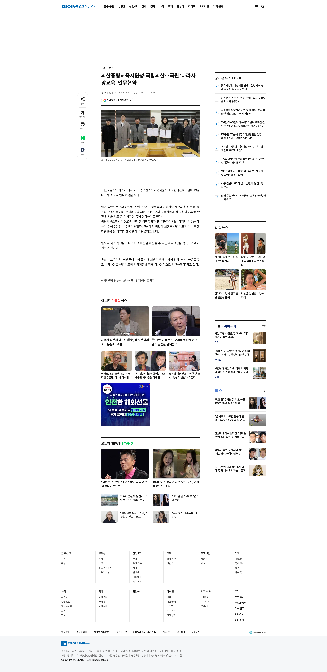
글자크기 (82, 117)
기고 (203, 563)
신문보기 (239, 620)
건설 (101, 563)
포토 (237, 591)
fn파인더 (205, 597)
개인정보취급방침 (102, 632)
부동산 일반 (104, 572)
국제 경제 (103, 597)
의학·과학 (137, 581)
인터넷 (136, 572)
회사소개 (65, 632)
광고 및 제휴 (81, 632)
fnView (239, 596)
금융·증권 (109, 6)
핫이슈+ (204, 606)
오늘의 (227, 326)
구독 (82, 142)
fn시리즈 (205, 601)
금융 (63, 558)
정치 (152, 6)
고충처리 (181, 632)
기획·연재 (218, 6)
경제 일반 (171, 558)
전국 (111, 67)
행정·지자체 (66, 606)
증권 (63, 563)
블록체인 (137, 577)
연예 (169, 597)
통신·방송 (137, 563)
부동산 (121, 6)
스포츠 (170, 606)
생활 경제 (171, 563)
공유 (82, 103)
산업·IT (133, 6)
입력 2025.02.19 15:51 (119, 92)
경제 (144, 6)
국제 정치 (103, 601)
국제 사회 (103, 606)
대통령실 (239, 558)
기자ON (239, 614)
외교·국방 (239, 572)
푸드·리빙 (171, 610)
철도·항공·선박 (105, 567)
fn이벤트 (239, 608)
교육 (63, 610)
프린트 (82, 129)
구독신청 (166, 632)
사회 (161, 6)
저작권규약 (121, 632)
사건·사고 (65, 597)
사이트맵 (195, 632)
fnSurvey (240, 602)
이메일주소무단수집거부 (144, 632)
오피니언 (204, 6)
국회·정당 (239, 563)
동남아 (180, 6)
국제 (170, 6)
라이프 (191, 6)
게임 (135, 567)
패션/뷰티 (171, 601)
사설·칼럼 (205, 558)
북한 (237, 567)
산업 (135, 558)
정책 (101, 558)
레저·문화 (171, 615)
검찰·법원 (65, 601)
